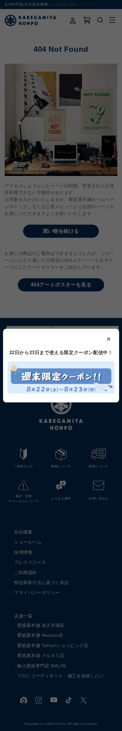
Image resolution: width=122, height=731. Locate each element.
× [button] (108, 338)
